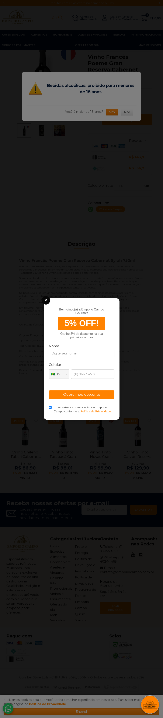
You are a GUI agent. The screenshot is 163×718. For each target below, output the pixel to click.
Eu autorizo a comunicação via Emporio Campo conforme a (83, 409)
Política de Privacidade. (96, 411)
